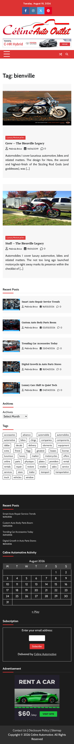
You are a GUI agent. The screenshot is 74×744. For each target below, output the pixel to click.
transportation (62, 472)
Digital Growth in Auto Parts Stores (41, 364)
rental (66, 461)
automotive (9, 440)
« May (35, 611)
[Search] (67, 54)
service (65, 466)
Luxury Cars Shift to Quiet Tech (39, 385)
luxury (22, 456)
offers (66, 456)
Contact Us (19, 730)
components (63, 440)
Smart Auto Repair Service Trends (41, 301)
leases (53, 450)
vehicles (17, 477)
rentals (7, 466)
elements (47, 445)
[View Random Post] (60, 54)
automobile (43, 435)
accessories (9, 435)
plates (42, 461)
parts (17, 461)
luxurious (8, 456)
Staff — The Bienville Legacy (24, 243)
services (8, 472)
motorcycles (51, 456)
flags (28, 450)
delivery (32, 445)
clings (33, 440)
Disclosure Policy (39, 730)
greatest (40, 450)
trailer (32, 472)
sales (54, 466)
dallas (7, 445)
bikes (23, 440)
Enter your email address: (37, 642)
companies (46, 440)
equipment (63, 445)
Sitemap (56, 730)
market (35, 456)
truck (6, 477)
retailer (43, 466)
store (20, 472)
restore (30, 466)
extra (6, 450)
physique (29, 461)
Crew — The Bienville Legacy (24, 143)
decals (19, 445)
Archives (8, 412)
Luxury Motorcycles (15, 137)
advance (27, 435)
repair (19, 466)
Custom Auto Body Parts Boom (39, 322)
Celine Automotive (45, 654)
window (29, 477)
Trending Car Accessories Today (39, 343)
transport (45, 472)
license (65, 450)
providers (53, 461)
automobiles (63, 435)
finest (17, 450)
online (7, 461)
